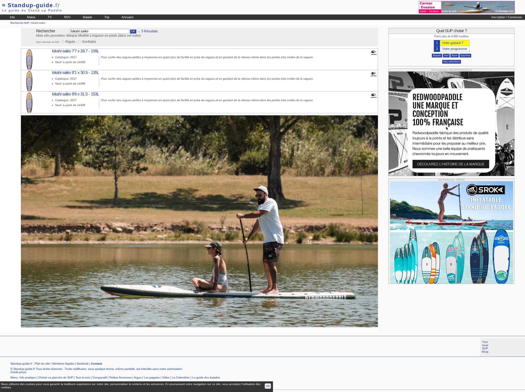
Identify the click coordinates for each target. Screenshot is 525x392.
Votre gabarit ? (452, 43)
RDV (67, 17)
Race (455, 55)
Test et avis (82, 377)
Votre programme (454, 49)
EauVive (465, 55)
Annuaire (128, 17)
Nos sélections (451, 61)
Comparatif (99, 377)
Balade (87, 17)
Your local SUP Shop (485, 346)
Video (166, 377)
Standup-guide (31, 5)
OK (268, 386)
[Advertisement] (74, 347)
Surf (446, 55)
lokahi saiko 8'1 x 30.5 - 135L (75, 72)
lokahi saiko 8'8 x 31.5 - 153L (75, 94)
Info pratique (27, 377)
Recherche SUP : (20, 23)
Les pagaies (152, 377)
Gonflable (89, 41)
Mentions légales (63, 363)
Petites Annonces (120, 377)
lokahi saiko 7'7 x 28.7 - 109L (75, 51)
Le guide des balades (206, 377)
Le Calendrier (181, 377)
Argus (138, 377)
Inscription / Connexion (506, 17)
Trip (106, 17)
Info (12, 17)
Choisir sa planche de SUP (55, 377)
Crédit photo (18, 372)
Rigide (70, 41)
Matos (31, 17)
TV (50, 17)
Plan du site (42, 363)
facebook (83, 363)
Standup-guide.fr (21, 363)
